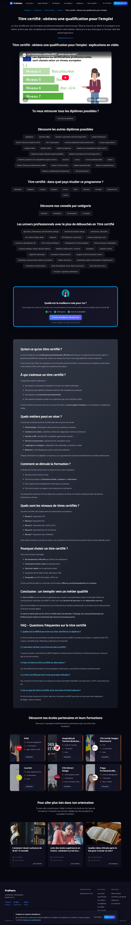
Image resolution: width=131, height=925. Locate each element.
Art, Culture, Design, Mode (34, 237)
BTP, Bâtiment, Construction (71, 237)
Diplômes (79, 3)
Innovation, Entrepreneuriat (60, 254)
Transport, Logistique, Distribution (65, 272)
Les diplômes (101, 903)
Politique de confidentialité (32, 920)
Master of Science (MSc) (60, 165)
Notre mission (116, 893)
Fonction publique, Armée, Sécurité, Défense (34, 249)
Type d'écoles (101, 897)
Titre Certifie (49, 10)
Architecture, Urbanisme (98, 232)
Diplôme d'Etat (30, 148)
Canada (42, 189)
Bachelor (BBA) (44, 137)
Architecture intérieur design (74, 232)
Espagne (54, 189)
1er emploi (86, 213)
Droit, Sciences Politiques (50, 243)
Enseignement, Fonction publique (76, 243)
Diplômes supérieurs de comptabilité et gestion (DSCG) (37, 160)
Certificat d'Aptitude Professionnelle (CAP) (79, 142)
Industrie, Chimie (106, 249)
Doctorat (66, 160)
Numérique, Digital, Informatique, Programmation (95, 260)
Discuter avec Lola (120, 3)
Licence (77, 160)
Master (110, 160)
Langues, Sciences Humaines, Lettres (89, 254)
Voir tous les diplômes (65, 118)
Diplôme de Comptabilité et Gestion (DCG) (91, 148)
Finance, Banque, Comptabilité (105, 243)
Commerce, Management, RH (25, 243)
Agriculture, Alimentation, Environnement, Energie (41, 232)
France (59, 10)
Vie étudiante (72, 213)
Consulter (29, 757)
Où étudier (56, 3)
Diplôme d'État (46, 148)
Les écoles (29, 3)
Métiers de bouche (64, 260)
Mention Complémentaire (105, 165)
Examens (44, 213)
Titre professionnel (82, 171)
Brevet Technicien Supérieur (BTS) (28, 142)
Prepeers (27, 10)
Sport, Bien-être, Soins (97, 266)
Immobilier (90, 249)
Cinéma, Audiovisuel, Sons (96, 237)
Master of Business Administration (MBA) (31, 165)
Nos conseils (92, 3)
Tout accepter (109, 917)
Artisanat (53, 237)
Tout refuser (98, 917)
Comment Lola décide (118, 897)
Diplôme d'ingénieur (64, 148)
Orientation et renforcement (35, 266)
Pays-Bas (86, 189)
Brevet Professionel (99, 137)
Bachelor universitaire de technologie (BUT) (71, 137)
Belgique (31, 189)
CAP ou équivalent (52, 142)
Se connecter (107, 3)
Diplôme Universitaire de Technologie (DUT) (84, 154)
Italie (75, 189)
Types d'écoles (42, 3)
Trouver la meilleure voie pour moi (65, 317)
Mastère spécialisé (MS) (82, 165)
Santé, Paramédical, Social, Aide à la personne (67, 266)
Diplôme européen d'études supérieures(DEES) (47, 154)
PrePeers (10, 890)
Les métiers (68, 3)
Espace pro (115, 900)
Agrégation (29, 137)
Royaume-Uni (112, 189)
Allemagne (18, 189)
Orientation (57, 213)
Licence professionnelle (94, 160)
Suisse (65, 195)
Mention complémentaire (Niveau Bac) (55, 171)
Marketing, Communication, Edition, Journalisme (35, 260)
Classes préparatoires (107, 142)
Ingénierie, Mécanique (37, 254)
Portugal (98, 189)
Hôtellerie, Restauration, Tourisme (68, 249)
